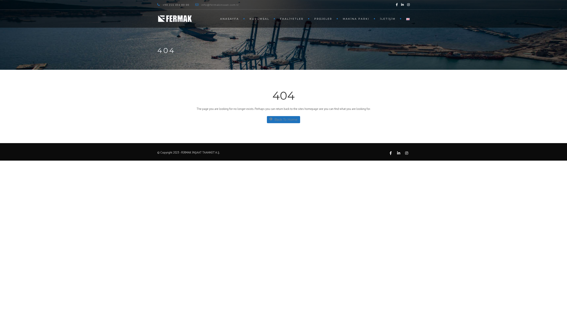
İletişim (388, 18)
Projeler (323, 18)
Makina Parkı (356, 18)
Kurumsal (259, 18)
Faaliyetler (292, 18)
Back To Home (285, 120)
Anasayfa (229, 18)
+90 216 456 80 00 (176, 4)
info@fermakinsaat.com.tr (220, 4)
